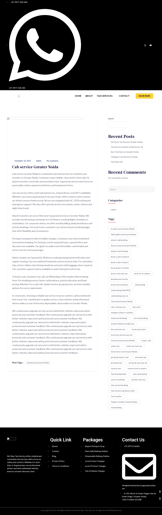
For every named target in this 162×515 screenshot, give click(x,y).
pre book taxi (116, 363)
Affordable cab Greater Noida (123, 234)
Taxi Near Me (117, 162)
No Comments (52, 161)
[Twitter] (145, 45)
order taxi (115, 346)
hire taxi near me (118, 329)
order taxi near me (134, 346)
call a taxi (136, 307)
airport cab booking (119, 240)
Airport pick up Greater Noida (123, 245)
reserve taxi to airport (137, 368)
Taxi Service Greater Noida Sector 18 (127, 147)
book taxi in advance (119, 285)
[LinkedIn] (151, 45)
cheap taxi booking (119, 318)
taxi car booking (118, 379)
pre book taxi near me (138, 363)
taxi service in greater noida (123, 391)
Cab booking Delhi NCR (120, 290)
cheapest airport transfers (122, 312)
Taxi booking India (118, 374)
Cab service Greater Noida (38, 363)
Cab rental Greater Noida (122, 301)
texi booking (116, 407)
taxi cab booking (140, 374)
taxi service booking (119, 385)
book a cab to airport (120, 262)
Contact (124, 96)
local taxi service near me (121, 335)
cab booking (140, 285)
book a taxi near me (119, 273)
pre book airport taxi (120, 357)
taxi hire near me (138, 379)
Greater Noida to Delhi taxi (122, 324)
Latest (113, 209)
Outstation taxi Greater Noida (124, 352)
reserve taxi (116, 368)
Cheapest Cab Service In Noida (124, 157)
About (89, 96)
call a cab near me (118, 307)
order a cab (146, 340)
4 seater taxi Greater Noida (122, 229)
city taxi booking (141, 318)
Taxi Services (105, 96)
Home (78, 96)
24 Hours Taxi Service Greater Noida (127, 142)
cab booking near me (119, 296)
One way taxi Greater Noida (123, 340)
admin (38, 161)
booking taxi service (119, 279)
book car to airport (142, 273)
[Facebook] (140, 45)
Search (111, 118)
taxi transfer (116, 396)
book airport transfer (120, 268)
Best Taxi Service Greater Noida (125, 152)
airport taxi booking (119, 251)
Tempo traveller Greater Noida (124, 402)
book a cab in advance (120, 257)
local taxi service (139, 329)
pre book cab (140, 357)
